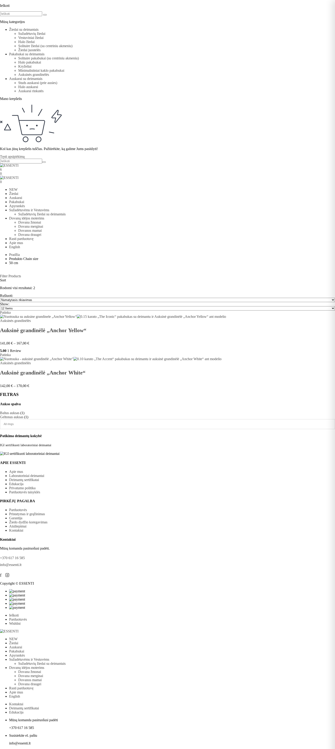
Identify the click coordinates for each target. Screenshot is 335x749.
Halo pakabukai (29, 62)
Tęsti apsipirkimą (12, 156)
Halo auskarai (28, 87)
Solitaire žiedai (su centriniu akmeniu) (45, 46)
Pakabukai (16, 202)
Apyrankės (17, 206)
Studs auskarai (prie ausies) (37, 83)
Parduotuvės (18, 510)
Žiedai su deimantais (24, 29)
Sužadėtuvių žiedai (31, 34)
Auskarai (15, 198)
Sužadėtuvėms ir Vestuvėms (29, 210)
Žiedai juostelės (29, 50)
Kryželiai (24, 66)
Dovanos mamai (30, 230)
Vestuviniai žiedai (31, 38)
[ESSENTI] (9, 165)
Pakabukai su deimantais (26, 54)
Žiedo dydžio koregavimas (28, 522)
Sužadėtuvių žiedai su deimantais (42, 214)
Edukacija (16, 484)
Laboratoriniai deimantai (26, 476)
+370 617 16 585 (12, 558)
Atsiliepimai (17, 526)
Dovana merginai (30, 226)
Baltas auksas (9, 413)
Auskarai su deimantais (25, 79)
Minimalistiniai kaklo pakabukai (41, 70)
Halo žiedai (26, 42)
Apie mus (16, 243)
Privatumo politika (22, 488)
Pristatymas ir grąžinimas (27, 514)
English (14, 247)
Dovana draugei (29, 235)
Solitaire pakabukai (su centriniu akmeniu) (48, 58)
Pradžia (14, 255)
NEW (13, 189)
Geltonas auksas (11, 417)
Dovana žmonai (29, 222)
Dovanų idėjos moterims (26, 218)
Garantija (15, 518)
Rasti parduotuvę (21, 239)
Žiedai (13, 194)
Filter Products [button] (10, 276)
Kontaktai (16, 530)
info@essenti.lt (10, 565)
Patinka (5, 312)
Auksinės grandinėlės (33, 74)
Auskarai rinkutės (31, 91)
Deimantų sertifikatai (24, 480)
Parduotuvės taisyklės (24, 492)
